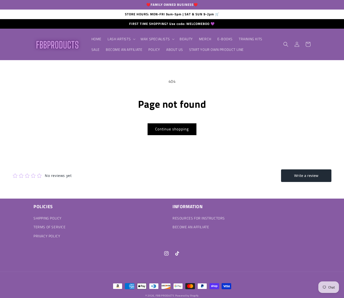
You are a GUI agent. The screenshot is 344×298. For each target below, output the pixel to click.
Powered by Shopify (187, 295)
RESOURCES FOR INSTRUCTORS (199, 218)
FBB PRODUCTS (165, 295)
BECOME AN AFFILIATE (191, 227)
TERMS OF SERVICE (49, 227)
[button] (121, 39)
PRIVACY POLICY (46, 236)
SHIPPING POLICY (47, 218)
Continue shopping (172, 129)
